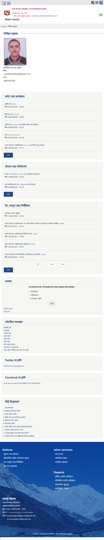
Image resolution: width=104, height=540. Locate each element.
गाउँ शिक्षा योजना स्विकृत (12, 213)
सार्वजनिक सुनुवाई (62, 484)
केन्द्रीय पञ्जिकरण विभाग (13, 411)
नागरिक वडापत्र (61, 462)
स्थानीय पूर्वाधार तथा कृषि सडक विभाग (17, 433)
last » (63, 264)
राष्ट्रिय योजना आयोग (11, 420)
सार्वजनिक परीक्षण (61, 488)
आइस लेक (7, 336)
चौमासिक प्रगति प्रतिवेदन (65, 480)
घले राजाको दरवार (9, 344)
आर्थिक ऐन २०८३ (10, 104)
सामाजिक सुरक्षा (61, 458)
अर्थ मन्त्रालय (9, 408)
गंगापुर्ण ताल (7, 333)
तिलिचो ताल (7, 328)
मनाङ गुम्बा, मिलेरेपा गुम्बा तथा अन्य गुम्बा (16, 350)
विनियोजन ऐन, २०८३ (11, 114)
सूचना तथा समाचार (11, 454)
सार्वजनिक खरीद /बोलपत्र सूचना (16, 458)
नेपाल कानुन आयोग (11, 414)
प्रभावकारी (34, 292)
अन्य (8, 155)
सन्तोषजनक (34, 295)
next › (52, 264)
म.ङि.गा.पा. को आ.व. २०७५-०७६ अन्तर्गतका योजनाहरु (22, 174)
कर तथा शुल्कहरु (10, 466)
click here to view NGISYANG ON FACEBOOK (22, 383)
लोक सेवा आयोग (10, 423)
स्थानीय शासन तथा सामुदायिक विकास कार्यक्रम (19, 436)
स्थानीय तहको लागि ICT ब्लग (14, 430)
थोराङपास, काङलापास (11, 347)
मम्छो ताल (7, 339)
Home (3, 26)
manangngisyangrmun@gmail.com (21, 516)
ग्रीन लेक (7, 342)
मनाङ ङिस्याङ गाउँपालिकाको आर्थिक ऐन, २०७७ (20, 244)
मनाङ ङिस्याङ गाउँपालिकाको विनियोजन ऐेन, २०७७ (21, 234)
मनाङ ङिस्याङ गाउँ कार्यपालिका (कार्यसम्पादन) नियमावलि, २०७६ (25, 254)
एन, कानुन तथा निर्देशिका (13, 462)
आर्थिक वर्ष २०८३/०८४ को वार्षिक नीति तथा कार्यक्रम (21, 125)
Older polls (8, 309)
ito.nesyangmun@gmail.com (19, 519)
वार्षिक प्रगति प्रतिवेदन (64, 476)
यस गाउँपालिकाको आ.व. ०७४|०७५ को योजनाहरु (20, 184)
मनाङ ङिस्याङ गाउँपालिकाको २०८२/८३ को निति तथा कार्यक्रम (25, 145)
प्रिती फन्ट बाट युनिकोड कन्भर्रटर (15, 417)
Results (7, 311)
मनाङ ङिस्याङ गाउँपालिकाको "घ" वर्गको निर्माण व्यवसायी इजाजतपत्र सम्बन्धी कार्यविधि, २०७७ (34, 223)
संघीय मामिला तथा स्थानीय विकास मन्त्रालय (18, 427)
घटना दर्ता (59, 454)
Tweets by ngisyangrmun (14, 366)
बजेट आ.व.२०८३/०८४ (12, 135)
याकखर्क (6, 330)
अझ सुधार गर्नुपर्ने (36, 298)
